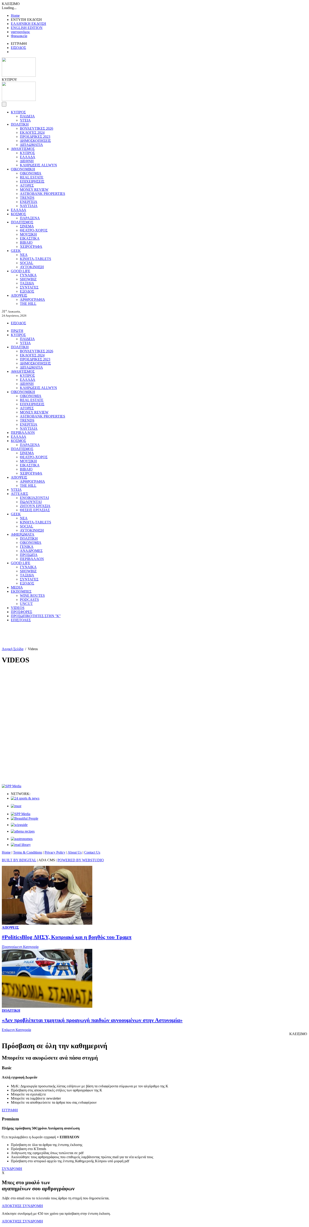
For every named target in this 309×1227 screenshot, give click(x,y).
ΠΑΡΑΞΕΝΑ (30, 218)
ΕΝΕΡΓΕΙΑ (28, 202)
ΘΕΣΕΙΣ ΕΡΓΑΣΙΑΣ (35, 510)
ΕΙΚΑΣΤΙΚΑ (30, 238)
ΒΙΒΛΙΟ (26, 242)
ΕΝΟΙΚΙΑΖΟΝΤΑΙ (34, 498)
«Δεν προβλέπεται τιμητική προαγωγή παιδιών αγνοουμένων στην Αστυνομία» (92, 1020)
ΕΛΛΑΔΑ (27, 157)
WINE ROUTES (32, 595)
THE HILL (28, 304)
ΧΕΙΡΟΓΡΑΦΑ (31, 246)
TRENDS (27, 198)
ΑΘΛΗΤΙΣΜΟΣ (23, 149)
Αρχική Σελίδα (12, 649)
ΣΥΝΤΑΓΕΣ (29, 287)
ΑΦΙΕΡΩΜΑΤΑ (22, 534)
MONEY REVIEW (34, 189)
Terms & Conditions (27, 852)
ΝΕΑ (24, 255)
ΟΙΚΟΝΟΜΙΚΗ (23, 169)
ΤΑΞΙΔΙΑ (27, 283)
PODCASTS (29, 600)
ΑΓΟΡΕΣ (27, 185)
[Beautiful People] (24, 818)
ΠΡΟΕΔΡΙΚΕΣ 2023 (35, 136)
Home (15, 15)
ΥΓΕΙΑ (25, 120)
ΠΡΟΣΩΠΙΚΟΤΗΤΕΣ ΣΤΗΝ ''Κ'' (36, 616)
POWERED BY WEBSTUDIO (80, 860)
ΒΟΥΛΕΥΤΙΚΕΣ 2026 (36, 128)
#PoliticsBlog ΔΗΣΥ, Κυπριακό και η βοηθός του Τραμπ (66, 937)
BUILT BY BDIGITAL (19, 860)
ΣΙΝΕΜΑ (27, 226)
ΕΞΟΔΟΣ (27, 291)
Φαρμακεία (19, 36)
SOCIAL (26, 263)
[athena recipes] (23, 831)
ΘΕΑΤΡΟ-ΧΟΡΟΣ (34, 230)
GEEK (16, 251)
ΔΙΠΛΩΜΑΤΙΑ (31, 145)
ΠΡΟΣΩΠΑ (29, 555)
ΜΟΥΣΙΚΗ (28, 234)
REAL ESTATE (31, 177)
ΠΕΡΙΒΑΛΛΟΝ (23, 432)
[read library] (21, 845)
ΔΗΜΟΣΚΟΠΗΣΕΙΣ (35, 141)
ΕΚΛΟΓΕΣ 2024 (32, 132)
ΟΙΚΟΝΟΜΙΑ (30, 173)
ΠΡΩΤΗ (17, 331)
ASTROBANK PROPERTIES (42, 194)
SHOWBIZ (28, 279)
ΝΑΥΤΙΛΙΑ (29, 206)
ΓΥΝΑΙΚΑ (28, 275)
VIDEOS (17, 608)
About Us (75, 852)
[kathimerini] (20, 814)
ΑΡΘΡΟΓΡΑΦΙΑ (32, 299)
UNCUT (26, 604)
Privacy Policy (55, 852)
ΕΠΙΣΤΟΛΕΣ (21, 620)
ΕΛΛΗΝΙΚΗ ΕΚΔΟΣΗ (28, 24)
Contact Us (92, 852)
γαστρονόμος (20, 32)
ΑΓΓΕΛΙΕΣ (19, 494)
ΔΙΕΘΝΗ (27, 161)
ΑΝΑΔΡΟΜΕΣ (31, 551)
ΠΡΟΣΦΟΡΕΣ (21, 612)
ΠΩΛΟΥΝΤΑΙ (31, 502)
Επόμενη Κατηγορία (16, 1030)
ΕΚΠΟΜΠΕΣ (21, 591)
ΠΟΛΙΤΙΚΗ (20, 124)
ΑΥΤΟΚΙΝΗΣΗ (32, 267)
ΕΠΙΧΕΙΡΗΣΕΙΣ (32, 181)
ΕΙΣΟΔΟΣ (18, 48)
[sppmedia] (11, 786)
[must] (16, 806)
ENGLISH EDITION (27, 28)
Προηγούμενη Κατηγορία (20, 947)
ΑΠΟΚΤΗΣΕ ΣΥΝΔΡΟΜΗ (22, 1206)
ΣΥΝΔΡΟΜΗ (12, 1169)
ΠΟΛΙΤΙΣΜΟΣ (22, 222)
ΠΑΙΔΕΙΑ (27, 116)
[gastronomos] (22, 839)
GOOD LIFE (20, 271)
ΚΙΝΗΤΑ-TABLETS (35, 259)
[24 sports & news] (25, 798)
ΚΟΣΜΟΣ (18, 214)
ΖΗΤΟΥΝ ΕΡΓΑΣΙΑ (35, 506)
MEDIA (17, 587)
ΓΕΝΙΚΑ (26, 547)
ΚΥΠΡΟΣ (18, 112)
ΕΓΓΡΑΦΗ (10, 1110)
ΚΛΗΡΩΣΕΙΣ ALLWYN (38, 165)
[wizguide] (19, 825)
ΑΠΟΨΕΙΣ (19, 295)
